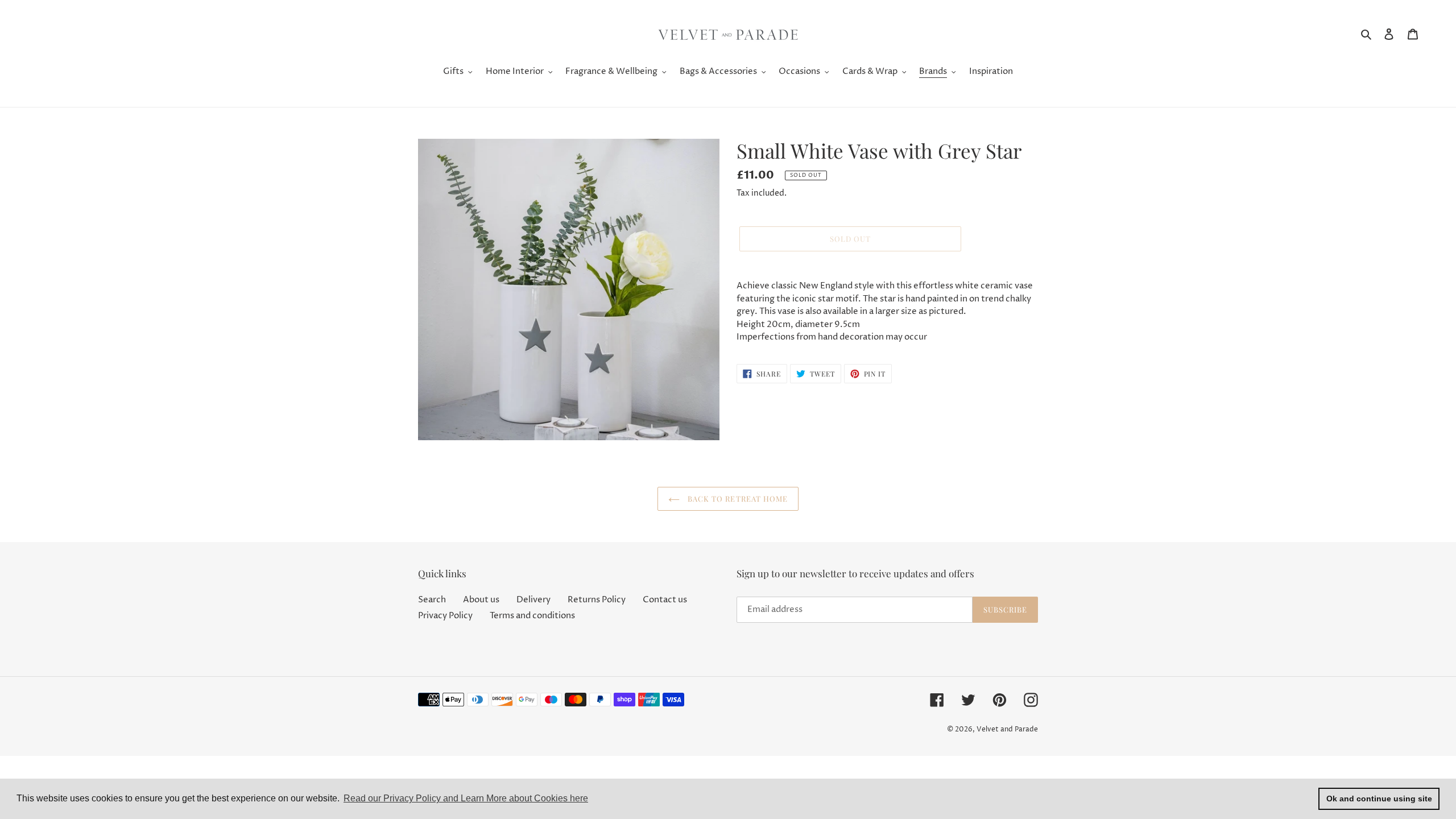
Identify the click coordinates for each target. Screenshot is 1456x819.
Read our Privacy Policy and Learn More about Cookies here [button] (466, 798)
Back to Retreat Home (736, 498)
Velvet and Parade (1007, 729)
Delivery (533, 600)
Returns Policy (597, 600)
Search (432, 600)
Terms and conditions (532, 616)
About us (481, 600)
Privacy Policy (445, 616)
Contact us (665, 600)
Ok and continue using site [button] (1379, 798)
